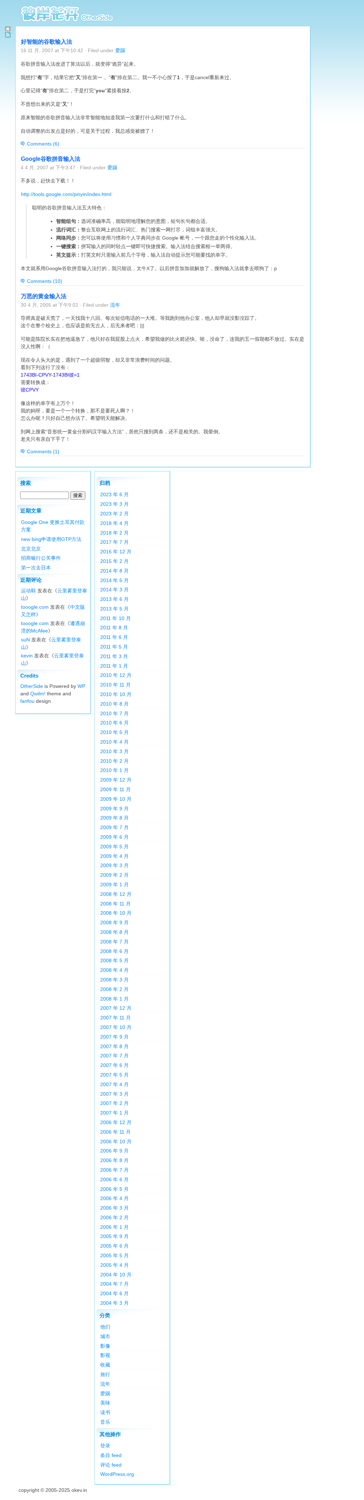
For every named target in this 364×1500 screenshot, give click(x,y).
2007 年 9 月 (114, 1037)
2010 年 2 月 (114, 761)
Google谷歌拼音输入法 (50, 159)
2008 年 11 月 (115, 904)
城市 (105, 1336)
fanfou (27, 701)
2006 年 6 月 (114, 1179)
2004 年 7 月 (114, 1284)
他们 (105, 1327)
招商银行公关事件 (41, 558)
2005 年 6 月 (114, 1246)
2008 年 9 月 (114, 922)
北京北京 (31, 549)
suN (25, 639)
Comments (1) (43, 451)
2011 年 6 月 (114, 637)
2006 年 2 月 (114, 1217)
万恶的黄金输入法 (43, 296)
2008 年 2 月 (114, 989)
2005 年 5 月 (114, 1255)
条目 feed (111, 1455)
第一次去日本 (36, 567)
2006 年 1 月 (114, 1227)
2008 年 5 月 (114, 960)
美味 (105, 1403)
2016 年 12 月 (116, 551)
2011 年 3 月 (114, 656)
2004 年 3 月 (114, 1303)
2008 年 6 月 (114, 951)
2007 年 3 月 (114, 1094)
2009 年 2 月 (114, 875)
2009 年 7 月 (114, 827)
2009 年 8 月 (114, 818)
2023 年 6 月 (114, 494)
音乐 (105, 1422)
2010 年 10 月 (116, 694)
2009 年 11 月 (115, 789)
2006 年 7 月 (114, 1170)
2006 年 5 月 (114, 1189)
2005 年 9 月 (114, 1236)
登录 (105, 1446)
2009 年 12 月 (116, 780)
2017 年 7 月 (114, 542)
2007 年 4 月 (114, 1084)
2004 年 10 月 (116, 1274)
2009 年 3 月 (114, 865)
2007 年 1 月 (114, 1113)
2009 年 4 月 (114, 856)
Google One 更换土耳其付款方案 (53, 525)
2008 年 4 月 (114, 970)
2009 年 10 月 (116, 799)
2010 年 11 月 (115, 685)
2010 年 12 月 (116, 675)
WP (81, 686)
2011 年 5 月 (114, 647)
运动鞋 (28, 590)
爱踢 (120, 50)
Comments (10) (44, 281)
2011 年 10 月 (115, 618)
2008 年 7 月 (114, 942)
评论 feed (111, 1465)
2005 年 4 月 (114, 1265)
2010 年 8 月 (114, 704)
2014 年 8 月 (114, 571)
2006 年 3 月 (114, 1208)
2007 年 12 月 (116, 1008)
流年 (115, 305)
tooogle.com (35, 607)
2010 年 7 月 (114, 713)
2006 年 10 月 (116, 1141)
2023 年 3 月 (114, 504)
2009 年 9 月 (114, 808)
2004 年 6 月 (114, 1293)
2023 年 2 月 (114, 513)
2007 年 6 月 (114, 1065)
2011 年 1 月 (114, 666)
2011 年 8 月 (114, 627)
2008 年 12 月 (116, 894)
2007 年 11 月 (115, 1017)
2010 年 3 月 (114, 751)
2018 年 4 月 (114, 523)
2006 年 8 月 (114, 1160)
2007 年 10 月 (116, 1027)
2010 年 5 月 (114, 732)
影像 (105, 1346)
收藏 (105, 1365)
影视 (105, 1355)
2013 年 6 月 (114, 599)
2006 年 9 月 (114, 1151)
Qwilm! (38, 693)
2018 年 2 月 (114, 533)
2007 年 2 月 (114, 1103)
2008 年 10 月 (116, 913)
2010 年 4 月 (114, 742)
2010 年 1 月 (114, 770)
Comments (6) (43, 144)
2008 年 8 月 (114, 932)
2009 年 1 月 (114, 884)
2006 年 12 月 (116, 1122)
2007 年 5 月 (114, 1075)
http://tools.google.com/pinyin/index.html (66, 194)
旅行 (105, 1374)
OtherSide (31, 686)
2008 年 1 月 (114, 999)
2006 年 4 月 (114, 1198)
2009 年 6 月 (114, 837)
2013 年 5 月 (114, 609)
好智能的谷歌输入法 (46, 42)
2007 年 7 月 (114, 1055)
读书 (105, 1412)
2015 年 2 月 (114, 561)
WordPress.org (117, 1474)
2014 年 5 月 (114, 580)
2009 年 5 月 (114, 846)
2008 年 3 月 (114, 979)
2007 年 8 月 (114, 1046)
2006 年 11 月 (115, 1132)
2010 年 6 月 (114, 723)
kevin (27, 655)
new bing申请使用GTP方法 (51, 539)
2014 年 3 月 (114, 589)
